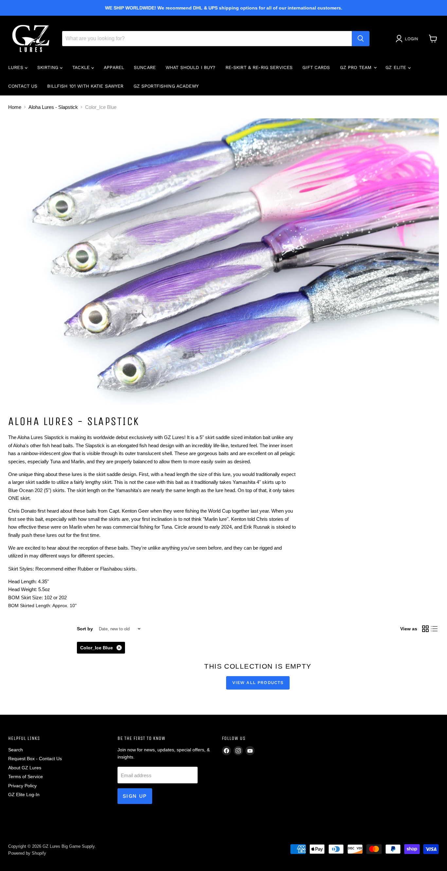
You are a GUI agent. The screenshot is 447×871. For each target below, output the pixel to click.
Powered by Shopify (27, 853)
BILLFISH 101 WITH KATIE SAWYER (85, 86)
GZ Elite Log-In (24, 794)
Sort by (85, 628)
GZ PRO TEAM (356, 67)
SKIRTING (48, 67)
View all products (258, 682)
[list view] (434, 629)
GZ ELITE (396, 67)
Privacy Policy (22, 785)
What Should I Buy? (191, 67)
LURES (16, 67)
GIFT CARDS (316, 67)
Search (15, 749)
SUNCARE (145, 67)
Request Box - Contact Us (35, 758)
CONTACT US (22, 86)
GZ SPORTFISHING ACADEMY (166, 86)
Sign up (135, 796)
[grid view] (425, 629)
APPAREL (114, 67)
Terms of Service (25, 776)
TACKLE (81, 67)
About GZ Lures (24, 767)
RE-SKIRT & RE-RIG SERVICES (259, 67)
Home (14, 107)
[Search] (360, 38)
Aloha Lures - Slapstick (53, 107)
